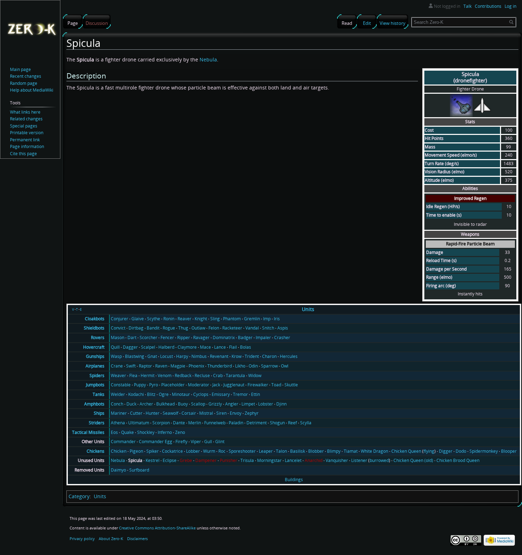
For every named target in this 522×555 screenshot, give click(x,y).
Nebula (208, 59)
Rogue (169, 328)
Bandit (153, 328)
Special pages (23, 126)
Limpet (248, 404)
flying (429, 451)
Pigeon (136, 451)
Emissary (221, 394)
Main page (20, 69)
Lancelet (293, 460)
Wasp (116, 356)
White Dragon (374, 451)
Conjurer (119, 319)
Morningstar (269, 460)
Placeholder (173, 385)
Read (347, 23)
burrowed (379, 460)
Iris (277, 319)
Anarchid (313, 460)
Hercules (289, 356)
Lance (220, 347)
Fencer (167, 337)
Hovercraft (93, 347)
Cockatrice (172, 451)
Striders (96, 423)
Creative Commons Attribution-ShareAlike (157, 527)
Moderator (198, 385)
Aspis (282, 328)
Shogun (277, 423)
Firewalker (258, 385)
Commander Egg (155, 442)
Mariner (119, 413)
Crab (218, 375)
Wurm (209, 451)
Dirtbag (136, 328)
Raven (161, 366)
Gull (208, 442)
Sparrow (269, 366)
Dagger (130, 347)
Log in (510, 6)
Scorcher (148, 337)
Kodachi (136, 394)
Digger (445, 451)
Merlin (194, 423)
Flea (133, 375)
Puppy (140, 385)
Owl (284, 366)
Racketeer (232, 328)
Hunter (152, 413)
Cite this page (23, 154)
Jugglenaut (233, 385)
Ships (99, 413)
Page (72, 23)
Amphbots (94, 404)
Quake (127, 432)
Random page (23, 83)
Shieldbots (94, 328)
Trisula (247, 460)
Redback (183, 375)
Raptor (145, 366)
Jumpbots (95, 385)
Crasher (282, 337)
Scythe (153, 319)
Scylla (305, 423)
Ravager (201, 337)
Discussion (97, 23)
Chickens (95, 451)
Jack (216, 385)
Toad (276, 385)
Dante (179, 423)
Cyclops (200, 394)
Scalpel (148, 347)
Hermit (147, 375)
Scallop (198, 404)
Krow (236, 356)
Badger (245, 337)
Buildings (294, 480)
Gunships (95, 356)
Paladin (236, 423)
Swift (131, 366)
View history (393, 23)
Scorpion (161, 423)
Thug (183, 328)
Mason (117, 337)
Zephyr (252, 413)
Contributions (488, 6)
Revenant (219, 356)
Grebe (186, 460)
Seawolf (170, 413)
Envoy (235, 413)
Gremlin (252, 319)
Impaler (263, 337)
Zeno (180, 432)
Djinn (281, 404)
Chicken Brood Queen (457, 460)
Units (308, 309)
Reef (292, 423)
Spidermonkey (483, 451)
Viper (196, 442)
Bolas (245, 347)
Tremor (240, 394)
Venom (165, 375)
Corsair (188, 413)
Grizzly (215, 404)
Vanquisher (337, 460)
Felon (213, 328)
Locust (166, 356)
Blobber (316, 451)
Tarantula (235, 375)
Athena (118, 423)
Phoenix (196, 366)
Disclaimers (137, 538)
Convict (118, 328)
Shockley (145, 432)
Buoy (183, 404)
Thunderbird (219, 366)
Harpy (182, 356)
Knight (201, 319)
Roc (221, 451)
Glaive (137, 319)
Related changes (26, 119)
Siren (221, 413)
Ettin (255, 394)
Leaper (266, 451)
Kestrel (152, 460)
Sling (215, 319)
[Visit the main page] (31, 28)
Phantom (232, 319)
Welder (118, 394)
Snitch (268, 328)
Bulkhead (165, 404)
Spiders (96, 375)
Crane (117, 366)
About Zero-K (111, 538)
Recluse (202, 375)
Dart (131, 337)
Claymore (187, 347)
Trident (252, 356)
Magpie (177, 366)
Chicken (118, 451)
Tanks (98, 394)
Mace (205, 347)
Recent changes (25, 76)
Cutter (136, 413)
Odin (253, 366)
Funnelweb (214, 423)
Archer (146, 404)
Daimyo (118, 470)
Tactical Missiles (88, 432)
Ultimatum (138, 423)
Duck (131, 404)
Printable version (26, 133)
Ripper (183, 337)
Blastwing (134, 356)
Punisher (228, 460)
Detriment (256, 423)
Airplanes (95, 366)
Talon (281, 451)
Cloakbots (94, 319)
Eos (114, 432)
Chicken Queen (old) (413, 460)
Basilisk (297, 451)
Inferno (165, 432)
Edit (367, 23)
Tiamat (351, 451)
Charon (269, 356)
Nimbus (199, 356)
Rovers (97, 337)
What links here (25, 112)
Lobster (265, 404)
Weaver (118, 375)
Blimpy (334, 451)
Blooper (509, 451)
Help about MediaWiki (31, 90)
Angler (231, 404)
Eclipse (169, 460)
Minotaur (181, 394)
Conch (117, 404)
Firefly (181, 442)
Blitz (151, 394)
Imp (267, 319)
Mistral (206, 413)
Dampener (206, 460)
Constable (121, 385)
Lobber (193, 451)
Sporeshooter (242, 451)
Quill (115, 347)
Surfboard (139, 470)
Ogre (164, 394)
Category (79, 496)
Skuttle (291, 385)
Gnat (152, 356)
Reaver (184, 319)
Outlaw (198, 328)
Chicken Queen (406, 451)
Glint (219, 442)
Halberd (166, 347)
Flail (233, 347)
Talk (467, 6)
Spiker (152, 451)
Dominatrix (224, 337)
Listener (359, 460)
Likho (240, 366)
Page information (27, 146)
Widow (254, 375)
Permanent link (25, 140)
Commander (123, 442)
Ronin (168, 319)
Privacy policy (82, 538)
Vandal (252, 328)
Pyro (153, 385)
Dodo (461, 451)
